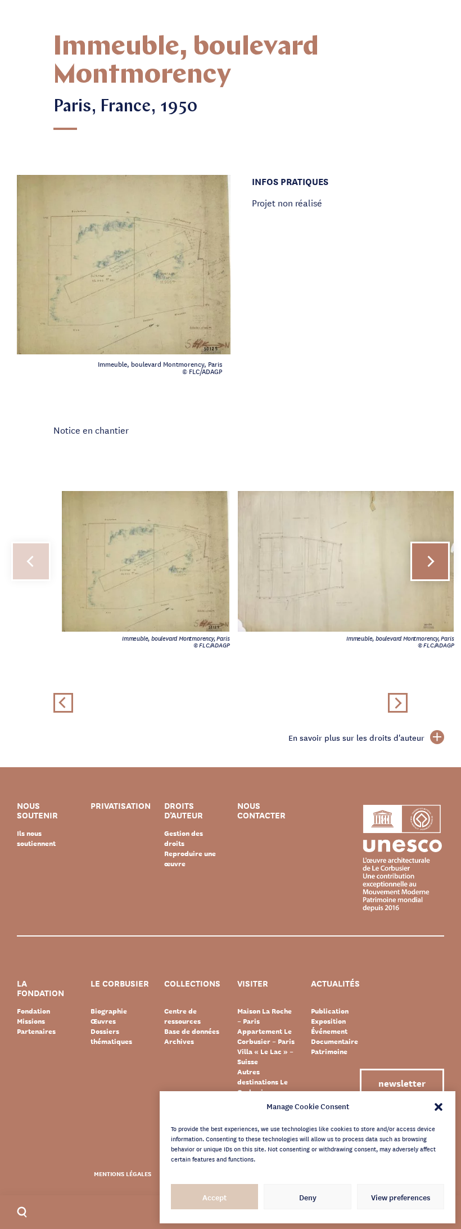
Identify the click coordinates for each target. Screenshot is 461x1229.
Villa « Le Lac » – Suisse (265, 1056)
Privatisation (121, 806)
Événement (329, 1031)
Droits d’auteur (183, 810)
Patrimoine (329, 1051)
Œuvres (103, 1021)
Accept (214, 1197)
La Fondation (40, 988)
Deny (308, 1197)
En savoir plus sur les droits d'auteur (356, 737)
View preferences (400, 1197)
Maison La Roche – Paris (264, 1016)
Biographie (109, 1011)
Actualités (335, 984)
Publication (330, 1011)
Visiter (252, 984)
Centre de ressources (182, 1016)
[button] (438, 1105)
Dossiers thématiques (111, 1036)
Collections (192, 984)
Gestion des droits (183, 838)
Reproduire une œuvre (190, 858)
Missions (31, 1021)
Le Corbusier (120, 984)
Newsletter (402, 1082)
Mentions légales (122, 1173)
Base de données (191, 1031)
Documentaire (334, 1041)
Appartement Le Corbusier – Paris (266, 1036)
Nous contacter (261, 810)
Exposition (328, 1021)
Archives (179, 1041)
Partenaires (36, 1031)
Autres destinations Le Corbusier (262, 1081)
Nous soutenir (37, 810)
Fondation (33, 1011)
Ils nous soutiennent (36, 838)
